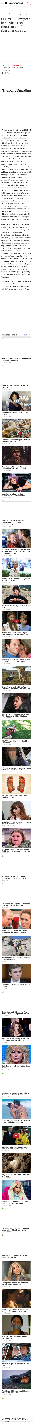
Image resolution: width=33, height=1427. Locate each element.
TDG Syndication (17, 65)
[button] (2, 73)
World (8, 14)
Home (3, 14)
